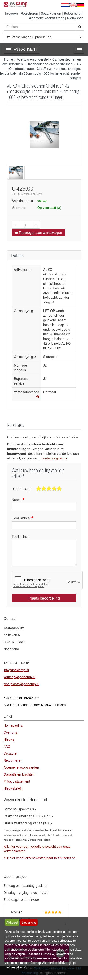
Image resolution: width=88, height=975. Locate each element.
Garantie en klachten (19, 774)
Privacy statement (17, 781)
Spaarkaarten (51, 13)
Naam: (17, 499)
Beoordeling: (21, 489)
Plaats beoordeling (44, 598)
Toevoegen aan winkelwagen (40, 232)
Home (8, 59)
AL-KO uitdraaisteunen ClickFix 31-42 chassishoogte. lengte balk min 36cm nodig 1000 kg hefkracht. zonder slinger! (40, 71)
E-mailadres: (21, 518)
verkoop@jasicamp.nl (19, 676)
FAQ (7, 746)
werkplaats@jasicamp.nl (21, 683)
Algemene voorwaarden (46, 18)
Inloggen (11, 13)
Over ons (10, 732)
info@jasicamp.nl (16, 669)
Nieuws (9, 739)
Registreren (29, 13)
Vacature (10, 753)
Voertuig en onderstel (33, 59)
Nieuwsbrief (75, 18)
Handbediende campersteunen (50, 64)
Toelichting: (20, 536)
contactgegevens (54, 458)
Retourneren (73, 13)
